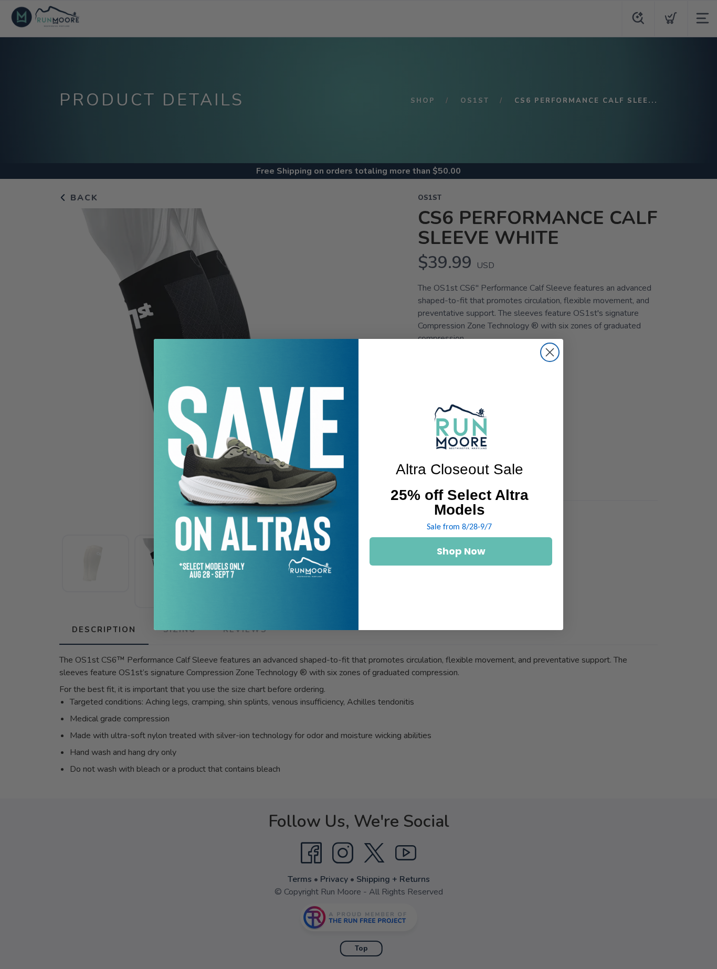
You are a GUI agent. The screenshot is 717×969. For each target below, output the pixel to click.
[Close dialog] (550, 352)
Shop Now (461, 551)
